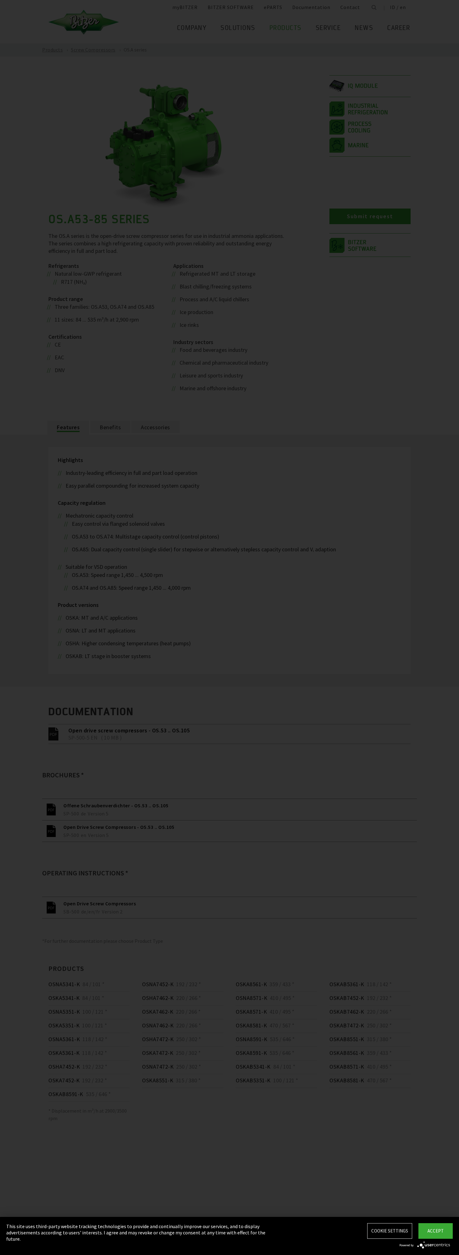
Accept (435, 1231)
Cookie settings (389, 1231)
